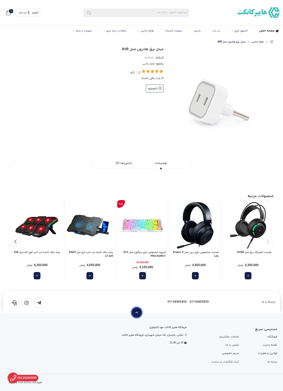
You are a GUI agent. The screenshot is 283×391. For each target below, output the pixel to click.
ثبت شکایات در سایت (225, 362)
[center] (89, 12)
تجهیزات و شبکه (83, 30)
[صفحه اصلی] (271, 42)
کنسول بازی (241, 31)
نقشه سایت (270, 345)
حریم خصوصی (230, 353)
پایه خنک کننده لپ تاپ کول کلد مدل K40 (37, 252)
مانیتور (197, 30)
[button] (15, 241)
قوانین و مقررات (267, 353)
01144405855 (199, 302)
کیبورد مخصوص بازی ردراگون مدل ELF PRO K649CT (145, 254)
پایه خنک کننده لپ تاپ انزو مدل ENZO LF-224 (91, 254)
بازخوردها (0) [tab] (124, 163)
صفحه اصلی (267, 31)
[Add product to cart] (248, 276)
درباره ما (272, 362)
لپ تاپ (216, 30)
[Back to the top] (137, 312)
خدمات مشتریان (229, 337)
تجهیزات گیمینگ (173, 30)
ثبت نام (23, 12)
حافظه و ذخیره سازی (116, 30)
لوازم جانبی (147, 31)
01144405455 (177, 302)
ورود (34, 12)
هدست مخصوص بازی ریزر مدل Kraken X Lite (196, 254)
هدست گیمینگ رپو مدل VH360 (254, 252)
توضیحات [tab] (161, 163)
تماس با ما (232, 345)
